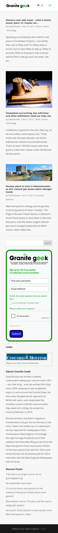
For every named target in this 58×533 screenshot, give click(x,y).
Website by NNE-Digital (25, 528)
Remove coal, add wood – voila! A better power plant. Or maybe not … (28, 21)
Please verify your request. (22, 309)
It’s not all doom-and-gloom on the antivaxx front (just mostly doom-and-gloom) (26, 492)
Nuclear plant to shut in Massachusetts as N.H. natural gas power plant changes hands (29, 189)
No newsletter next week (19, 483)
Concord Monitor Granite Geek (26, 303)
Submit (16, 333)
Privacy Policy (15, 326)
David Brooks (14, 26)
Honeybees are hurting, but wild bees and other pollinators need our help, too (28, 114)
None (38, 26)
